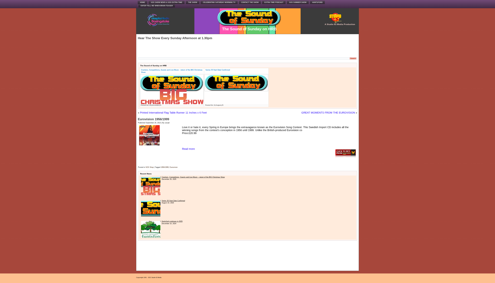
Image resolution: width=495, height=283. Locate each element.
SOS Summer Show (297, 2)
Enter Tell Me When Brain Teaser (157, 6)
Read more (188, 148)
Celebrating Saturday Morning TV (219, 2)
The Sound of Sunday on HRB (249, 29)
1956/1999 (165, 167)
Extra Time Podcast (273, 2)
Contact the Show (250, 2)
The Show (192, 2)
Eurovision (174, 167)
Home (142, 2)
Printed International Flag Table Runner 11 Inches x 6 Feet (173, 112)
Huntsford (317, 2)
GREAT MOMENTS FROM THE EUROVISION (328, 112)
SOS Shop (150, 167)
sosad (167, 123)
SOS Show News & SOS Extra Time (166, 2)
